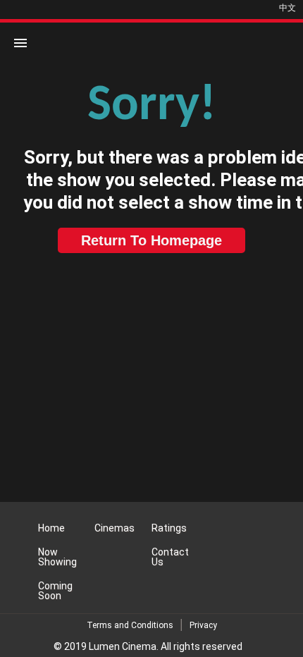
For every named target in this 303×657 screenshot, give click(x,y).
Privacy (203, 625)
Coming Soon (55, 590)
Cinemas (114, 528)
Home (51, 528)
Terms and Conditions (130, 625)
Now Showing (57, 556)
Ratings (169, 528)
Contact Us (170, 556)
